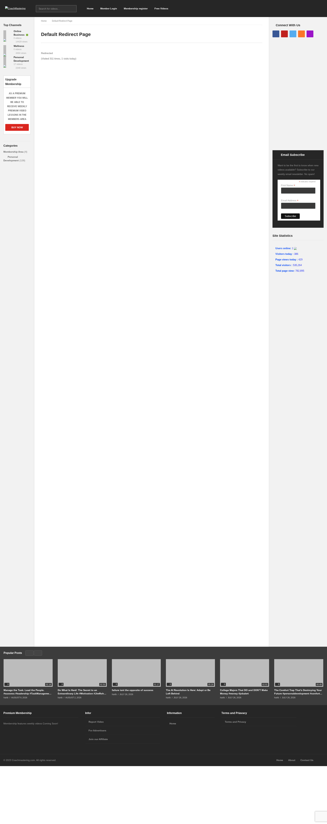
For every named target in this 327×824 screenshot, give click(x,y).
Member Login (108, 8)
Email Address (289, 200)
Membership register (136, 8)
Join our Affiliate (98, 739)
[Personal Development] (7, 60)
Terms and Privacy (235, 721)
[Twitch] (310, 33)
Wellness (19, 46)
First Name (288, 185)
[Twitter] (293, 33)
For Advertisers (97, 730)
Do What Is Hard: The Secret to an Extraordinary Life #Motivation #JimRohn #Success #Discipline (81, 692)
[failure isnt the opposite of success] (136, 673)
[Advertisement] (17, 255)
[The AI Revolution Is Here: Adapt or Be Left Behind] (190, 673)
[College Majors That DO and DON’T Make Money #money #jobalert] (244, 673)
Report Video (96, 721)
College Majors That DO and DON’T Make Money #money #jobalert (244, 692)
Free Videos (161, 8)
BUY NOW (17, 127)
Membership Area (13, 151)
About (291, 760)
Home (90, 8)
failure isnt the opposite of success (132, 690)
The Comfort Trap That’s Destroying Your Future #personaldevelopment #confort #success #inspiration (298, 692)
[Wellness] (7, 49)
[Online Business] (7, 34)
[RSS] (301, 33)
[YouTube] (284, 33)
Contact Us (306, 760)
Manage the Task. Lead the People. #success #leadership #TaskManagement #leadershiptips (27, 692)
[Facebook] (275, 33)
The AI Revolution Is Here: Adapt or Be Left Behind (188, 692)
